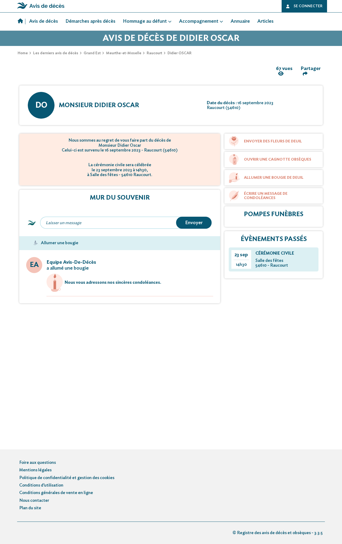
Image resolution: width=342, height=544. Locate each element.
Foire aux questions (37, 462)
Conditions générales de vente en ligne (56, 493)
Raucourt (154, 53)
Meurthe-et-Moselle (123, 53)
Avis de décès (43, 21)
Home (23, 53)
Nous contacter (34, 500)
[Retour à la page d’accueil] (41, 9)
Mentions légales (35, 470)
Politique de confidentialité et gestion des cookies (66, 478)
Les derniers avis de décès (55, 53)
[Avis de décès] (21, 22)
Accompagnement (198, 21)
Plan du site (30, 508)
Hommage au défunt (145, 21)
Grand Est (92, 53)
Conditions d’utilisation (41, 485)
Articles (265, 21)
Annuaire (240, 21)
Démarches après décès (90, 21)
